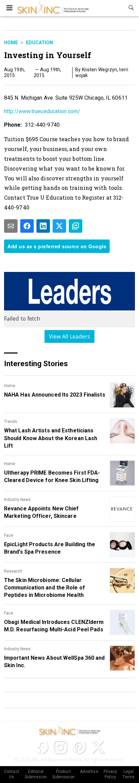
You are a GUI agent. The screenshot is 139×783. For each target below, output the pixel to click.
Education (39, 42)
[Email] (11, 226)
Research (13, 571)
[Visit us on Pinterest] (79, 747)
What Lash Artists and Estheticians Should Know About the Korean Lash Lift (50, 438)
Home (11, 42)
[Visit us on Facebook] (41, 747)
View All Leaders (69, 336)
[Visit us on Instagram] (60, 747)
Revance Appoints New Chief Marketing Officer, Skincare (41, 512)
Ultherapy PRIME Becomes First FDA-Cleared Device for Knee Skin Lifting (52, 476)
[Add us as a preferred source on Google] (75, 226)
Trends (10, 421)
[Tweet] (59, 226)
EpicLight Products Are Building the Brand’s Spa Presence (49, 548)
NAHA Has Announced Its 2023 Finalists (54, 395)
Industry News (17, 499)
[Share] (27, 226)
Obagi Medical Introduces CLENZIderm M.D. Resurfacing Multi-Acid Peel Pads (54, 626)
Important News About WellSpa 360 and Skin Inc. (54, 661)
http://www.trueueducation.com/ (42, 111)
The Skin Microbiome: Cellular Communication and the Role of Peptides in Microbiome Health (44, 588)
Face (8, 535)
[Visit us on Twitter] (98, 747)
